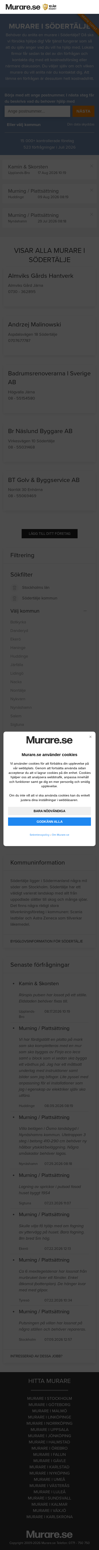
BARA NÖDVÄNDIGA (49, 811)
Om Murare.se (60, 834)
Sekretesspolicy (40, 834)
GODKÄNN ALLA (50, 821)
